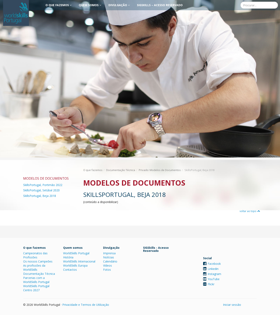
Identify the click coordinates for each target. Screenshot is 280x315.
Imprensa (109, 253)
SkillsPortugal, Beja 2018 (39, 196)
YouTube (214, 279)
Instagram (214, 274)
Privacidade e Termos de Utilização (85, 305)
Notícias (108, 257)
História (68, 257)
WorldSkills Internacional (79, 261)
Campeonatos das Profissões (35, 255)
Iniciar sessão (232, 305)
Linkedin (213, 269)
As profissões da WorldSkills (34, 268)
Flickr (211, 284)
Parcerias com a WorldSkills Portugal (36, 280)
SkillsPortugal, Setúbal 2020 (41, 190)
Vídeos (107, 265)
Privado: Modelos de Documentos (160, 170)
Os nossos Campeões (37, 261)
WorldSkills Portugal (76, 253)
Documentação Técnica (120, 170)
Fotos (107, 270)
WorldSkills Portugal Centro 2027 (36, 288)
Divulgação (118, 5)
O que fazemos (58, 5)
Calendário (110, 261)
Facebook (214, 264)
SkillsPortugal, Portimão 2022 (42, 185)
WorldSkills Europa (75, 265)
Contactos (70, 270)
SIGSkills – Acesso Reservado (160, 5)
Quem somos (89, 5)
